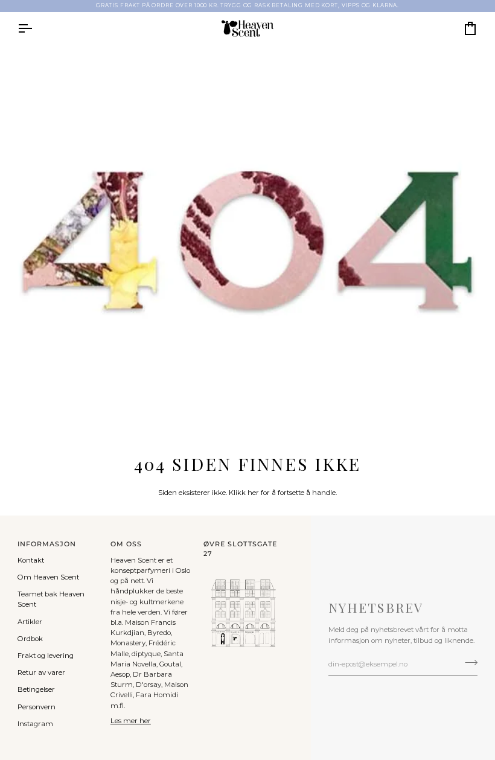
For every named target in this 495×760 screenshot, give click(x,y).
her (253, 492)
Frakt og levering (46, 655)
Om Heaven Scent (48, 577)
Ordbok (30, 638)
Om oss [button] (126, 544)
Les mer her (130, 721)
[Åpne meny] (36, 28)
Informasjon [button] (47, 544)
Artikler (30, 622)
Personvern (37, 707)
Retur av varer (41, 672)
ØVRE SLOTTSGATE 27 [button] (240, 549)
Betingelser (36, 689)
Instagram (35, 724)
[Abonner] (467, 662)
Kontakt (31, 560)
